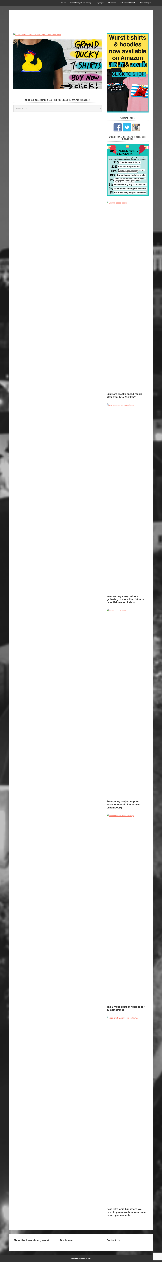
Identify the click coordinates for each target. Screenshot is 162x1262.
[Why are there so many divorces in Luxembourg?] (128, 195)
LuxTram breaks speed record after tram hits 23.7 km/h (125, 395)
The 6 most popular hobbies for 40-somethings (126, 1008)
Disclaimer (66, 1240)
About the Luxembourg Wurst (31, 1240)
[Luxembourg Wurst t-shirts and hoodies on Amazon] (57, 64)
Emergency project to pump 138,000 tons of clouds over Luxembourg (123, 804)
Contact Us (113, 1240)
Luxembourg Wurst (30, 19)
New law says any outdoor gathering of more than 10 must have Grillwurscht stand (126, 599)
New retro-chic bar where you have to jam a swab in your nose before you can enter (126, 1212)
